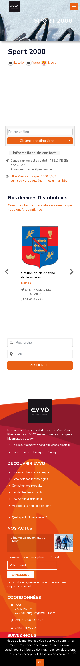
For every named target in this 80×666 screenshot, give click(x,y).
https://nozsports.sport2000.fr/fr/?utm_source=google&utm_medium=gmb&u (39, 178)
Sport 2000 (27, 51)
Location (26, 283)
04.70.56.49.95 (34, 299)
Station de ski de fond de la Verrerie (38, 275)
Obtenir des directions (37, 140)
